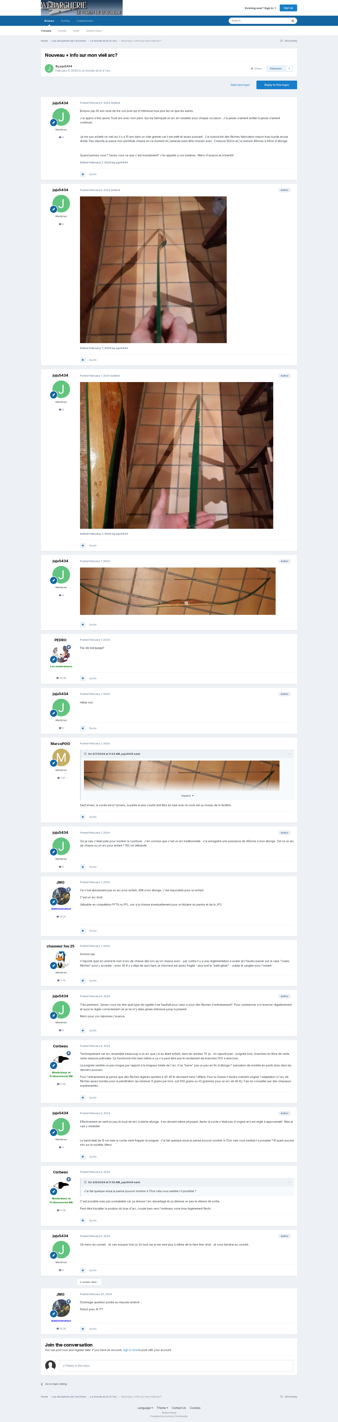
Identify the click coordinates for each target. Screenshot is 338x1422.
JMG (60, 882)
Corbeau (60, 1046)
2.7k (63, 980)
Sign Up (288, 7)
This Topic (277, 20)
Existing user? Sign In (260, 8)
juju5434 (66, 66)
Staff (76, 30)
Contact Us (179, 1407)
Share (257, 68)
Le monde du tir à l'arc (96, 70)
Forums (46, 30)
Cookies (195, 1407)
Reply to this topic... (78, 1365)
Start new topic (240, 84)
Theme (162, 1407)
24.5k (62, 677)
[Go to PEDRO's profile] (61, 654)
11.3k (62, 1084)
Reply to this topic (276, 84)
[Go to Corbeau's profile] (61, 1060)
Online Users (94, 30)
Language (144, 1407)
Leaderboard (85, 20)
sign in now (130, 1350)
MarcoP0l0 (60, 744)
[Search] (293, 21)
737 (62, 777)
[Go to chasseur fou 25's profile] (61, 960)
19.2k (62, 916)
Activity (65, 20)
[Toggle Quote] (85, 753)
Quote (93, 174)
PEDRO (61, 640)
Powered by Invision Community (169, 1416)
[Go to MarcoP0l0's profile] (61, 757)
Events (62, 30)
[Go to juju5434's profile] (49, 68)
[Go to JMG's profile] (61, 896)
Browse (49, 20)
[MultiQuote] (82, 174)
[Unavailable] (153, 269)
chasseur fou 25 (61, 946)
